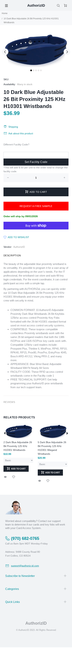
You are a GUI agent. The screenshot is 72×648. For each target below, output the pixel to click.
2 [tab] (33, 70)
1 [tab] (31, 70)
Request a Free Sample (36, 206)
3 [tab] (36, 70)
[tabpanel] (36, 49)
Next (67, 51)
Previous (5, 51)
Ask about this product (20, 133)
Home (5, 13)
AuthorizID (19, 246)
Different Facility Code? (16, 144)
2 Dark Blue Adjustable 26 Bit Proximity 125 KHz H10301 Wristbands (17, 446)
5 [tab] (41, 70)
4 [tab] (38, 70)
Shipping (13, 126)
